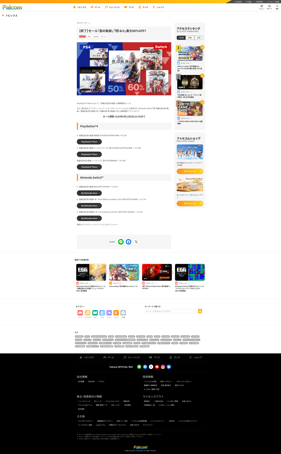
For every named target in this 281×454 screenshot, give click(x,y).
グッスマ (155, 340)
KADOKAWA (122, 336)
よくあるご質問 (172, 401)
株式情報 (81, 409)
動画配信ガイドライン (105, 421)
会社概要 (81, 381)
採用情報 (259, 2)
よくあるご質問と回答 (151, 389)
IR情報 (249, 2)
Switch (96, 36)
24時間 (181, 37)
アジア (88, 340)
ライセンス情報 (273, 2)
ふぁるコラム (100, 425)
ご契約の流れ (158, 401)
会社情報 (238, 2)
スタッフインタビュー (184, 381)
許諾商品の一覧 (149, 405)
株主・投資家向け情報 (89, 396)
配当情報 (127, 405)
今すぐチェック (190, 171)
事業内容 (126, 401)
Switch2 (186, 336)
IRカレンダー (116, 405)
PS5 (158, 336)
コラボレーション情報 (166, 405)
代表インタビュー (166, 381)
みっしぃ (93, 343)
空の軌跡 (81, 346)
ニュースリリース (84, 401)
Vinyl (79, 340)
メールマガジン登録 (85, 425)
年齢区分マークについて (117, 425)
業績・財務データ (101, 405)
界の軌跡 (195, 343)
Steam (166, 336)
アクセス (101, 381)
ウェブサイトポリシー (86, 421)
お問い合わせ (186, 401)
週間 (190, 37)
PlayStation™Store (89, 141)
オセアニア (109, 340)
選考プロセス (179, 385)
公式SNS (172, 421)
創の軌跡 (128, 343)
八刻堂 (118, 343)
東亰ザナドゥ (164, 343)
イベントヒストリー (158, 421)
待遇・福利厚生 (166, 385)
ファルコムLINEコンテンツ (187, 421)
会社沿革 (91, 381)
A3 (88, 336)
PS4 (89, 36)
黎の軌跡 (145, 346)
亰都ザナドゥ (106, 343)
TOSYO (196, 336)
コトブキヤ (167, 340)
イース (98, 340)
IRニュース (98, 401)
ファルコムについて (112, 401)
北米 (137, 343)
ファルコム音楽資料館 (139, 421)
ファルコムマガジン (192, 340)
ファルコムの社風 (150, 381)
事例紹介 (147, 401)
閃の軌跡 (120, 346)
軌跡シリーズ (93, 346)
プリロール (82, 343)
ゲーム (82, 36)
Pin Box (141, 336)
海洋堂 (184, 343)
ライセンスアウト (153, 396)
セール (103, 36)
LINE (132, 336)
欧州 (175, 343)
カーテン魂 (143, 340)
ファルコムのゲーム (85, 405)
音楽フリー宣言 (122, 421)
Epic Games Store (100, 336)
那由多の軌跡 (107, 346)
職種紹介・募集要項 (150, 385)
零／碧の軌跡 (132, 346)
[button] (262, 7)
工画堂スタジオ (149, 343)
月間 (198, 37)
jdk (112, 336)
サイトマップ (147, 425)
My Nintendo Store (89, 193)
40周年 (80, 336)
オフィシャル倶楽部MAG (126, 340)
